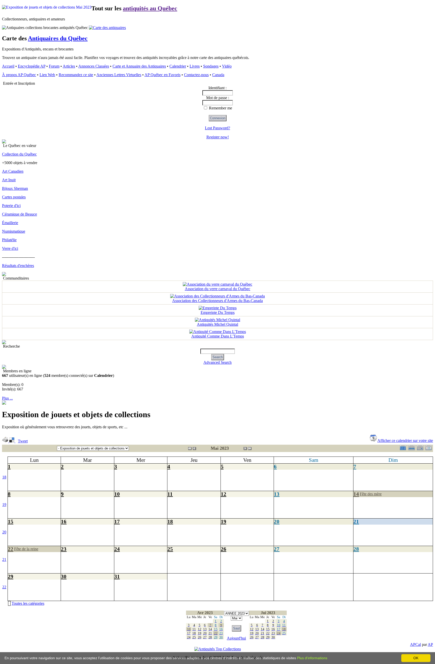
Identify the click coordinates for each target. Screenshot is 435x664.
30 (63, 576)
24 (117, 549)
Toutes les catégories (28, 603)
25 (170, 549)
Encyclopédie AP (31, 66)
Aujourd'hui (236, 638)
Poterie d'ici (11, 205)
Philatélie (9, 240)
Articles (69, 66)
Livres (195, 66)
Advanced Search (217, 362)
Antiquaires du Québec (58, 38)
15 (10, 521)
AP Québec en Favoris (162, 75)
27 (276, 549)
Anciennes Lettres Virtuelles (118, 75)
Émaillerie (10, 223)
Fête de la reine (26, 549)
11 (170, 494)
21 (356, 521)
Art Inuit (9, 180)
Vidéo (227, 66)
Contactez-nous (196, 75)
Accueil (8, 66)
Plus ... (7, 398)
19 (4, 504)
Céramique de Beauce (19, 214)
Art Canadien (12, 171)
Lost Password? (217, 128)
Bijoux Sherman (15, 188)
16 (63, 521)
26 (223, 549)
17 (117, 521)
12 (223, 494)
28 (356, 549)
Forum (54, 66)
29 (10, 576)
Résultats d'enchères (18, 265)
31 (117, 576)
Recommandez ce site (76, 75)
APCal (415, 644)
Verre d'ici (10, 248)
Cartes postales (14, 197)
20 (4, 532)
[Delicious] (12, 441)
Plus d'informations (312, 658)
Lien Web (47, 75)
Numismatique (13, 231)
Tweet (23, 441)
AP (430, 644)
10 (117, 494)
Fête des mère (371, 494)
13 (276, 494)
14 (356, 494)
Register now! (217, 137)
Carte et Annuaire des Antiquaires (139, 66)
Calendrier (177, 66)
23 (63, 549)
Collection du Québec (19, 154)
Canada (218, 75)
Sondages (211, 66)
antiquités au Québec (150, 8)
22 (10, 549)
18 (4, 477)
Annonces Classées (93, 66)
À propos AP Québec (19, 75)
